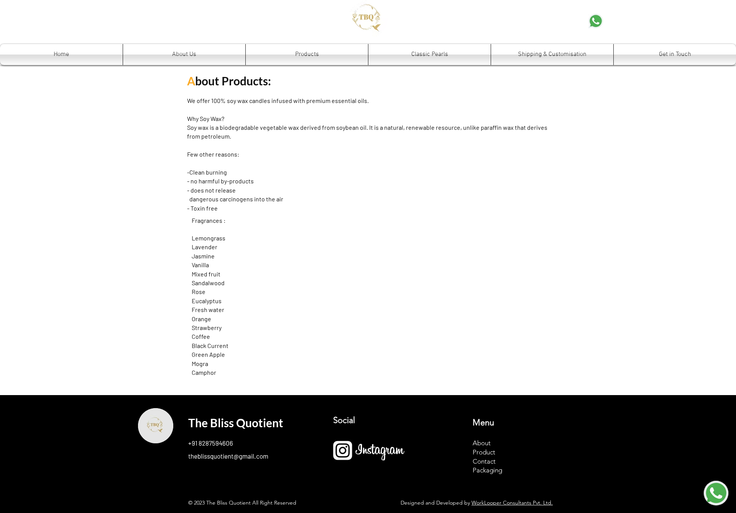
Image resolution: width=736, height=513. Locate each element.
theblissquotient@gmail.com (228, 456)
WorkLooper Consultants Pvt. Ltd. (512, 502)
